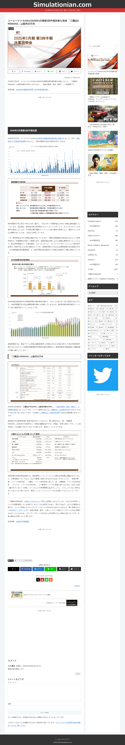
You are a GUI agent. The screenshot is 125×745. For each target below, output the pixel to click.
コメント (12, 682)
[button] (63, 71)
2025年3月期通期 (22, 521)
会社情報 (29, 560)
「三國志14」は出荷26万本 (59, 410)
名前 (9, 704)
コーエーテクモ (20, 560)
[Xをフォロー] (38, 580)
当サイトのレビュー (33, 501)
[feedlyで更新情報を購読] (46, 580)
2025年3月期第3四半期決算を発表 (49, 138)
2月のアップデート (18, 510)
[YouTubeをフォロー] (42, 580)
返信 (78, 674)
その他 (11, 560)
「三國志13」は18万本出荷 (49, 413)
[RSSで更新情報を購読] (51, 580)
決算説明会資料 (20, 141)
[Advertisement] (44, 112)
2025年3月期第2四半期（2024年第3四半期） (32, 90)
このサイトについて (62, 739)
